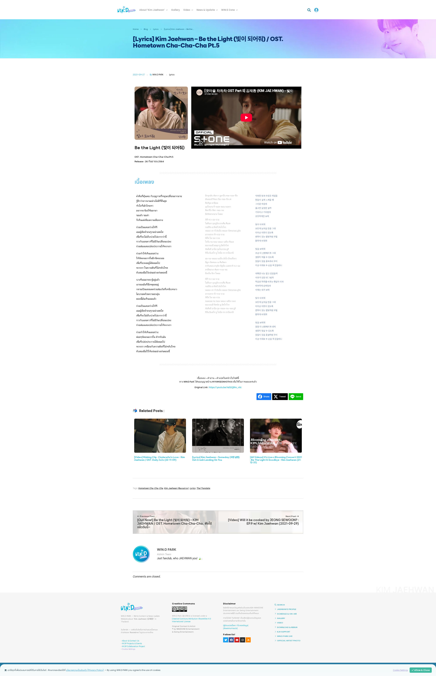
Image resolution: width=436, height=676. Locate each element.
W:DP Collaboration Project (133, 646)
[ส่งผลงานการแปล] (230, 628)
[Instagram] (242, 639)
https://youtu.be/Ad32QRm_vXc (225, 387)
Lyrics (156, 29)
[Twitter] (225, 639)
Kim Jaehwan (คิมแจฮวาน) (176, 488)
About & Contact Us (130, 641)
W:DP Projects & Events (132, 643)
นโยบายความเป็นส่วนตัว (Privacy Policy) (85, 670)
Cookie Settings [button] (128, 649)
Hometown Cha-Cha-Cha (150, 488)
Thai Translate (203, 488)
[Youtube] (236, 639)
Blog (146, 29)
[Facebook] (231, 639)
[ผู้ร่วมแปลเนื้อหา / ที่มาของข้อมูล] (235, 625)
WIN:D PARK (157, 74)
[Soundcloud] (248, 639)
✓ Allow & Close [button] (421, 670)
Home (135, 29)
